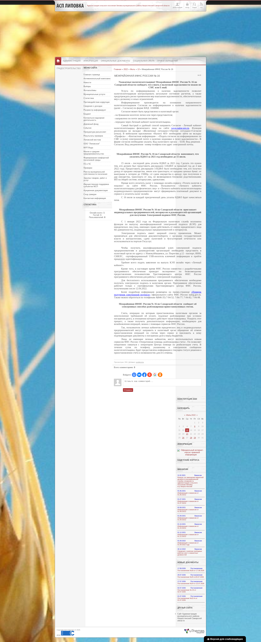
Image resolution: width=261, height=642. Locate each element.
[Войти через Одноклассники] (160, 374)
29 (195, 438)
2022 (126, 69)
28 (191, 438)
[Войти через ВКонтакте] (139, 374)
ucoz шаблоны (194, 631)
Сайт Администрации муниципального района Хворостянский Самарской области (189, 617)
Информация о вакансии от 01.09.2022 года (188, 544)
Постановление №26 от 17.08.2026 (190, 570)
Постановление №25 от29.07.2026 (190, 577)
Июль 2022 (191, 415)
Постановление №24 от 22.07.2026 (190, 583)
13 (138, 69)
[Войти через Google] (154, 374)
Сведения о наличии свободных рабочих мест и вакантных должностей (189, 553)
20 (187, 434)
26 (183, 438)
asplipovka (140, 362)
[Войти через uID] (134, 374)
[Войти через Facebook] (144, 374)
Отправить (128, 390)
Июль (132, 69)
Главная (117, 69)
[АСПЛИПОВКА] (70, 5)
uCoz (59, 635)
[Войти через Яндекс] (149, 374)
